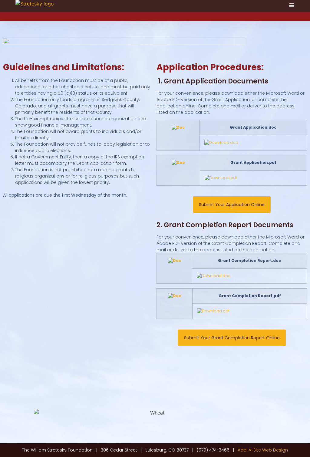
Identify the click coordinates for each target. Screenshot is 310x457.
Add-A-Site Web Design (263, 450)
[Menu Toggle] (292, 5)
